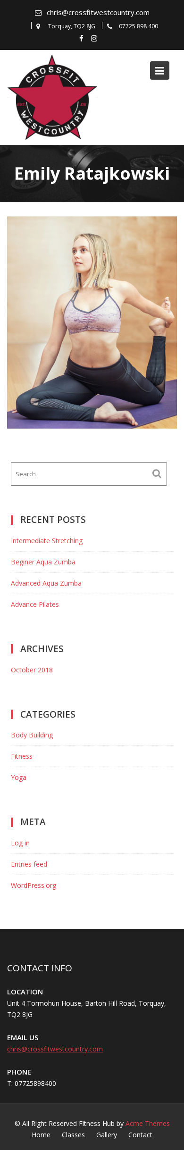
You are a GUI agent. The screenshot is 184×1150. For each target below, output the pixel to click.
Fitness (22, 756)
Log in (20, 842)
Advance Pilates (35, 604)
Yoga (18, 777)
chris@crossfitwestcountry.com (98, 12)
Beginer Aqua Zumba (43, 561)
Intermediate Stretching (47, 540)
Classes (73, 1134)
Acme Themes (147, 1123)
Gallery (106, 1134)
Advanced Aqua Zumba (46, 583)
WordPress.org (33, 885)
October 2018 (32, 669)
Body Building (32, 734)
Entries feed (29, 864)
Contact (140, 1134)
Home (41, 1134)
